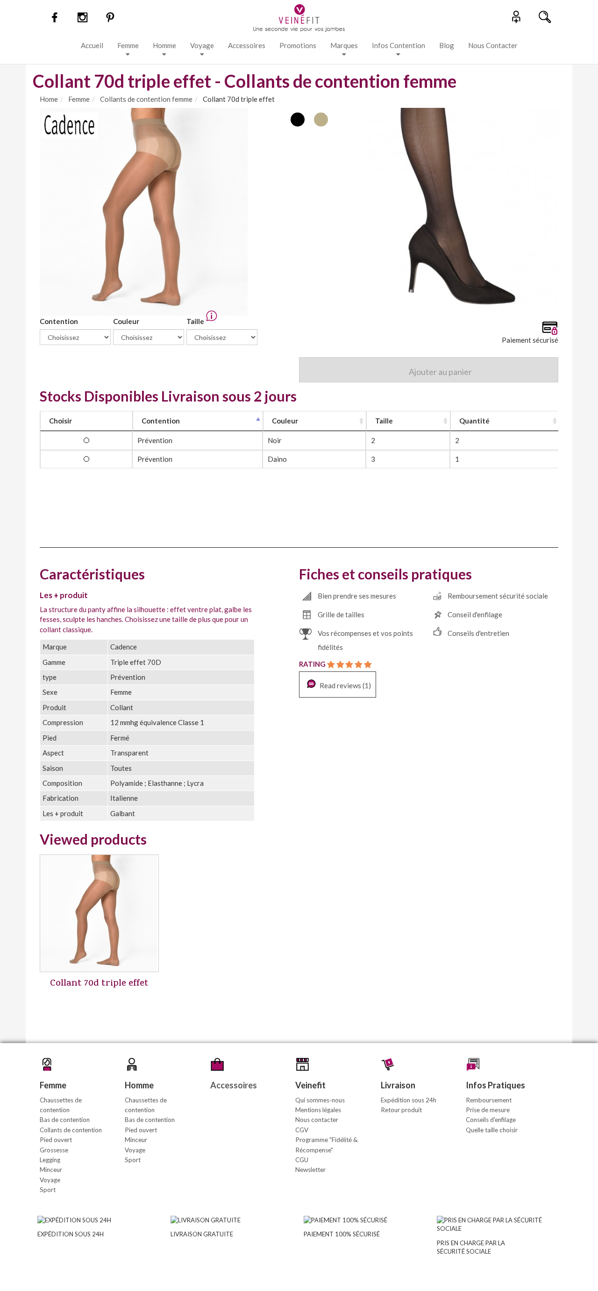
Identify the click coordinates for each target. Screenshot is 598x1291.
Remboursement (489, 1100)
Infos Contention (398, 45)
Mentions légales (318, 1110)
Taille (196, 321)
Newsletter (310, 1169)
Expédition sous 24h (408, 1100)
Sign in (516, 16)
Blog (446, 45)
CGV (301, 1130)
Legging (50, 1160)
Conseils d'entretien (478, 633)
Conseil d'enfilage (475, 614)
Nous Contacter (493, 45)
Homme (164, 45)
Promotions (297, 45)
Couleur (127, 321)
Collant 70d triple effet (99, 984)
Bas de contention (65, 1119)
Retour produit (401, 1110)
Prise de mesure (488, 1110)
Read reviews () (344, 685)
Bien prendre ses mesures (357, 596)
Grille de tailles (341, 614)
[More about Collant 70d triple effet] (99, 913)
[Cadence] (70, 124)
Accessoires (246, 45)
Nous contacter (316, 1119)
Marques (344, 45)
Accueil (92, 45)
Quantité (474, 420)
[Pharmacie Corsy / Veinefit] (299, 17)
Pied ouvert (56, 1139)
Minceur (51, 1169)
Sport (48, 1189)
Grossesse (54, 1150)
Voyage (202, 45)
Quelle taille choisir (492, 1130)
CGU (301, 1160)
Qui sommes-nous (320, 1100)
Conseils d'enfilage (491, 1119)
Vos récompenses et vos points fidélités (365, 640)
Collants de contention (71, 1130)
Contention (59, 321)
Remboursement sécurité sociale (498, 596)
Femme (128, 45)
